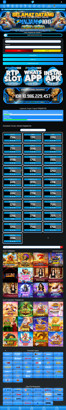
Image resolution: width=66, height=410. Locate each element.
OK (33, 227)
